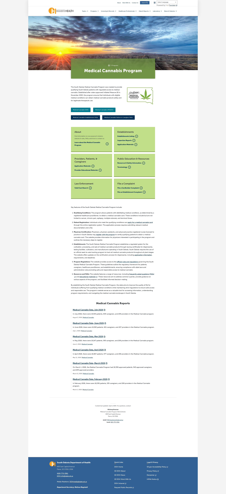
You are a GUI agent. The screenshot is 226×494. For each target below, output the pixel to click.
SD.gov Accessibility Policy (156, 467)
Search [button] (144, 2)
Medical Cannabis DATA (80, 110)
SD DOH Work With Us (122, 479)
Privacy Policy (152, 471)
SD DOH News (119, 475)
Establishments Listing (125, 136)
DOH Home (118, 467)
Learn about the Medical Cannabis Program (87, 143)
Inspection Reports (124, 140)
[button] (85, 11)
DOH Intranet (119, 483)
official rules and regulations (127, 262)
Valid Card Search (81, 188)
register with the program (105, 235)
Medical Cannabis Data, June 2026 (88, 323)
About (119, 3)
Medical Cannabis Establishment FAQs (85, 117)
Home (109, 65)
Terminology (122, 167)
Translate (172, 5)
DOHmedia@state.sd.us (78, 482)
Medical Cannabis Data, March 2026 (89, 363)
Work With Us (126, 3)
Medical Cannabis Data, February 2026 (90, 379)
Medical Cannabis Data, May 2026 (88, 336)
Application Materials (125, 144)
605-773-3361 (115, 422)
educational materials (88, 277)
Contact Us (135, 3)
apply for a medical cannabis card (140, 222)
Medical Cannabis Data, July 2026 (88, 310)
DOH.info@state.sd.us (65, 476)
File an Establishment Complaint (129, 192)
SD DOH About (119, 471)
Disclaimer (150, 475)
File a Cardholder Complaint (128, 188)
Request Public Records (123, 487)
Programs (115, 65)
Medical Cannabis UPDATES (104, 110)
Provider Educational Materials (86, 170)
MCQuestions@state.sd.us (115, 420)
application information (143, 255)
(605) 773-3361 (62, 473)
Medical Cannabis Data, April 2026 (88, 350)
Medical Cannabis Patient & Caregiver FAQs (118, 117)
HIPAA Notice (152, 479)
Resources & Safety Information (129, 163)
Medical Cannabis (88, 317)
